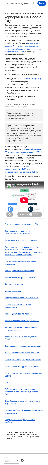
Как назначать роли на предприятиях (21, 240)
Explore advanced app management (20, 277)
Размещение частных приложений (19, 271)
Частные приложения (14, 284)
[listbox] (11, 461)
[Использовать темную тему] (22, 460)
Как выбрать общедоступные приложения (23, 359)
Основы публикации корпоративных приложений (20, 262)
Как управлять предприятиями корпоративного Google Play (18, 232)
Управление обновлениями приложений (22, 353)
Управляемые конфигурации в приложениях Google (23, 374)
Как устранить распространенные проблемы (20, 421)
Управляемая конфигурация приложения (22, 366)
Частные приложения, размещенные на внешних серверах (21, 328)
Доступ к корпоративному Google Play (22, 224)
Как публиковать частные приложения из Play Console (23, 402)
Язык (8, 457)
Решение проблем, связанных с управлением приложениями (24, 411)
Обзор (7, 382)
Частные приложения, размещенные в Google (21, 338)
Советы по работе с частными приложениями (18, 305)
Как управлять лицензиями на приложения (23, 346)
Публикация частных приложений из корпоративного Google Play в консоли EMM (22, 392)
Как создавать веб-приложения (19, 314)
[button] (4, 3)
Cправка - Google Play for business (19, 3)
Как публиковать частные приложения (21, 298)
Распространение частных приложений (22, 321)
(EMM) (21, 52)
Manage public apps (13, 291)
